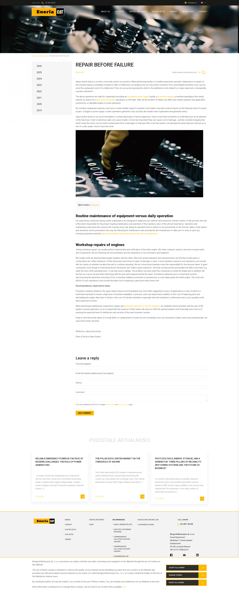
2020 (39, 104)
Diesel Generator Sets (123, 524)
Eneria (34, 56)
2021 (39, 97)
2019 (39, 110)
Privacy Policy (110, 404)
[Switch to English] (202, 2)
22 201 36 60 (50, 3)
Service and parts (96, 520)
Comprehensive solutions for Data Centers (122, 548)
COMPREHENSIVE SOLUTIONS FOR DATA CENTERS (122, 539)
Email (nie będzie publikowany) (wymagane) (95, 373)
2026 (39, 66)
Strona (79, 383)
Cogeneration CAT (121, 556)
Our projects (70, 529)
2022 (39, 91)
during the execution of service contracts (142, 306)
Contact (68, 524)
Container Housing (146, 524)
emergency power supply (138, 96)
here (124, 587)
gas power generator (106, 100)
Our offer (69, 534)
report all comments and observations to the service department (129, 233)
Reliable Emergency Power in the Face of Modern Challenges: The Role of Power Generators (59, 461)
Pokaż (94, 205)
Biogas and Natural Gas (148, 520)
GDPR (91, 524)
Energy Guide (43, 56)
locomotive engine (166, 96)
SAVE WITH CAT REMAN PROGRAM (122, 530)
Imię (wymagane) (83, 364)
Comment (80, 392)
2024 (39, 78)
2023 (39, 85)
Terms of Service (123, 404)
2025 (39, 72)
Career (68, 539)
